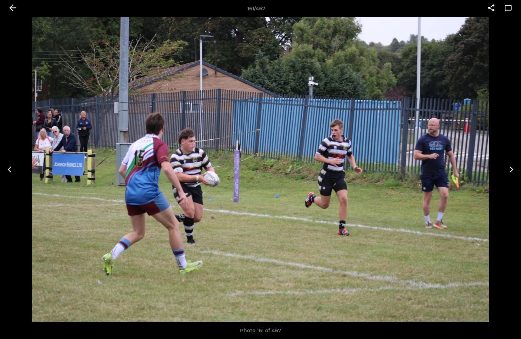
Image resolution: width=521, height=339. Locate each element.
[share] (491, 8)
